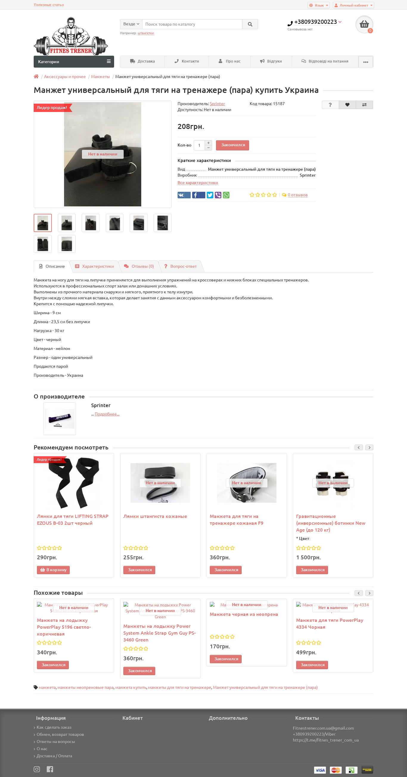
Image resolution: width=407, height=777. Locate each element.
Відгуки (274, 61)
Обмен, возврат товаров (60, 734)
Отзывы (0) (143, 266)
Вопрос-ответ (183, 266)
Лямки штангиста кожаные (155, 516)
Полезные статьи (49, 5)
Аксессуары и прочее (65, 76)
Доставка (146, 61)
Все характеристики (198, 182)
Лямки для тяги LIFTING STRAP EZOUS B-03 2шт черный (72, 519)
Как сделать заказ (54, 727)
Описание (55, 266)
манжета (47, 687)
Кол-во (184, 145)
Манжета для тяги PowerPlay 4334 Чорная (329, 623)
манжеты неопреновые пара (86, 687)
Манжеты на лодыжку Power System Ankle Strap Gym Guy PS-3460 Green (159, 632)
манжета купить (130, 687)
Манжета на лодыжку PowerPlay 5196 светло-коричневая (64, 626)
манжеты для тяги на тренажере (179, 687)
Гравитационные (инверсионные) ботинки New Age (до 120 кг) (330, 522)
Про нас (232, 61)
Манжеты (100, 76)
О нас (42, 748)
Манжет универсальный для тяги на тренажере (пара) (265, 687)
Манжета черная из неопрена (244, 614)
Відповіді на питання (328, 61)
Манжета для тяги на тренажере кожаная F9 (236, 519)
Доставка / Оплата (54, 755)
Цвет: (304, 538)
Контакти (190, 61)
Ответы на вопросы (56, 741)
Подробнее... (107, 414)
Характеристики (98, 266)
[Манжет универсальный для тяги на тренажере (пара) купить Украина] (43, 223)
